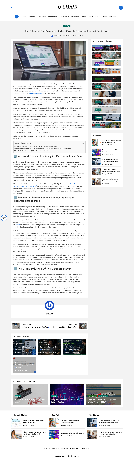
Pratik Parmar (46, 350)
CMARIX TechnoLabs (73, 350)
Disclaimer (64, 448)
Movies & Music (103, 396)
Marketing (74, 17)
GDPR (17, 225)
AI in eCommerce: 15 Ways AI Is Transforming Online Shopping (23, 347)
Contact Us (56, 448)
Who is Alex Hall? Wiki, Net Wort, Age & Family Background (34, 433)
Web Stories (113, 17)
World (105, 17)
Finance (17, 396)
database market (35, 93)
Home (25, 17)
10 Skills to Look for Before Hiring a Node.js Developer (73, 347)
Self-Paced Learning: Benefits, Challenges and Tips (111, 141)
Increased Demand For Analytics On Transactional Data (35, 146)
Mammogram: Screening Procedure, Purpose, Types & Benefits (111, 181)
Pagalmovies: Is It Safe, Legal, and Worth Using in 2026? (102, 400)
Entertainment (52, 17)
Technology (66, 26)
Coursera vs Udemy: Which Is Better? (111, 151)
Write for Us (85, 448)
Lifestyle (64, 17)
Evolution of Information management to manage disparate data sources (42, 148)
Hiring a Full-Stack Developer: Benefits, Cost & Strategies (49, 347)
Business (32, 17)
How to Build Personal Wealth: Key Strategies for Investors (110, 171)
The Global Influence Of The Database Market (32, 151)
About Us (47, 448)
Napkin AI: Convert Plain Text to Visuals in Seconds (33, 422)
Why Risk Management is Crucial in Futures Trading (65, 400)
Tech (83, 17)
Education (42, 17)
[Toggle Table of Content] (82, 143)
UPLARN (56, 35)
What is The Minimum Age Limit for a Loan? (30, 400)
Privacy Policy (75, 448)
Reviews (97, 17)
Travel (91, 17)
